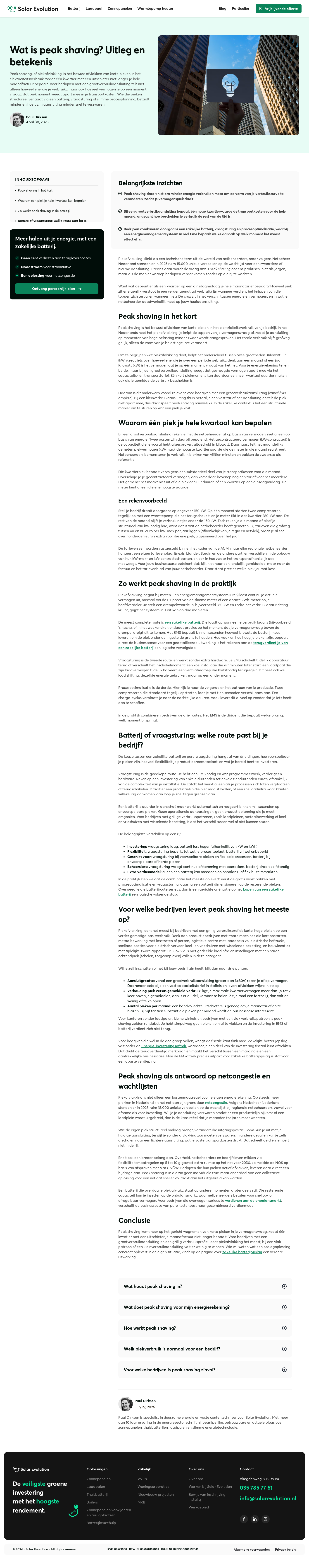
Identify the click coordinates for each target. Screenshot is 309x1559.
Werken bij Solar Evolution (210, 1486)
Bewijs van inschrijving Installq (207, 1497)
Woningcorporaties (153, 1486)
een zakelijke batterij (182, 622)
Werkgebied (199, 1507)
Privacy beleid (285, 1549)
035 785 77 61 (256, 1487)
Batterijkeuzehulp (101, 1522)
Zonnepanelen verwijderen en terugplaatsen (109, 1512)
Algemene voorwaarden (252, 1549)
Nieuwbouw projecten (156, 1494)
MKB (141, 1502)
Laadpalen (96, 1486)
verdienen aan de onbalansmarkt (253, 1200)
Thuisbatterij (97, 1494)
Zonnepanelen (99, 1478)
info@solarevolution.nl (268, 1498)
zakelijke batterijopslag (242, 1252)
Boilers (92, 1502)
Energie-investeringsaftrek (163, 1046)
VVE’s (142, 1478)
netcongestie (216, 1102)
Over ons (196, 1478)
